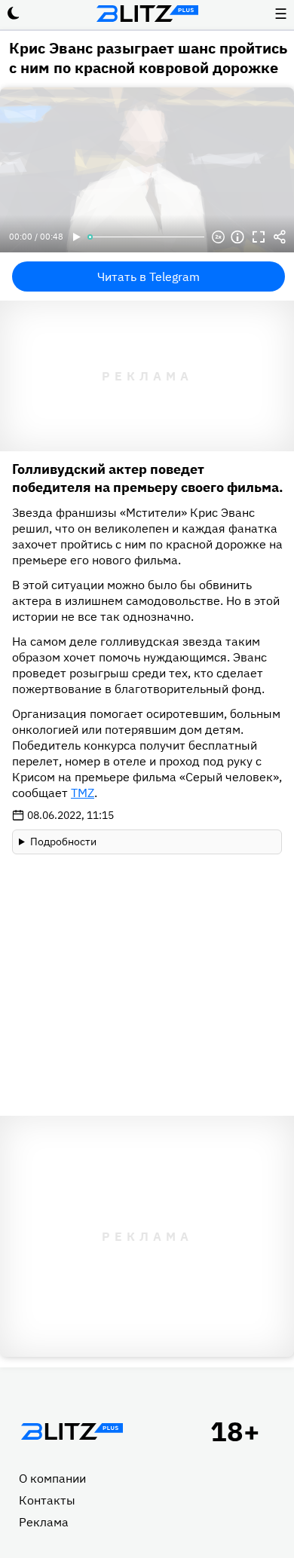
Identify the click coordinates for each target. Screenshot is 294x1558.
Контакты (47, 1500)
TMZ (82, 792)
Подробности (63, 841)
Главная (71, 1431)
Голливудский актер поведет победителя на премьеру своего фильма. (147, 478)
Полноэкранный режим (258, 237)
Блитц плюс (147, 13)
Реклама (44, 1521)
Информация (237, 237)
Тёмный (13, 13)
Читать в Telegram (148, 276)
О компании (52, 1478)
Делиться (279, 237)
